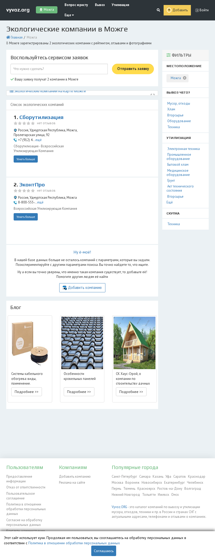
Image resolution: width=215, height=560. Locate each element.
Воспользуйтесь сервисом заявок (49, 57)
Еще (68, 15)
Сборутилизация (41, 117)
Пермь (116, 488)
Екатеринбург (174, 482)
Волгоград (192, 488)
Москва (117, 482)
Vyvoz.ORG (119, 507)
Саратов (179, 476)
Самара (144, 476)
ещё (38, 140)
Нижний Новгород (126, 494)
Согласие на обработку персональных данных (24, 522)
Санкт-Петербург (124, 476)
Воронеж (132, 482)
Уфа (168, 476)
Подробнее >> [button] (27, 391)
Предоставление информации (19, 478)
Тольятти (149, 494)
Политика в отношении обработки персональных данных (26, 509)
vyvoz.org (18, 10)
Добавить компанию (85, 287)
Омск (175, 494)
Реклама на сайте (72, 482)
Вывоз (100, 5)
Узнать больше (26, 159)
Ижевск (163, 494)
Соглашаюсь (104, 550)
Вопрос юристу (76, 5)
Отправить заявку (133, 68)
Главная (17, 37)
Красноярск (146, 488)
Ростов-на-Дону (169, 488)
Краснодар (196, 476)
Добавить (180, 10)
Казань (158, 476)
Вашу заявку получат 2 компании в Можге (46, 79)
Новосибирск (152, 482)
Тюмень (129, 488)
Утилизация (120, 5)
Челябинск (195, 482)
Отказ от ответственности (25, 487)
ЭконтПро (32, 184)
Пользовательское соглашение (20, 495)
